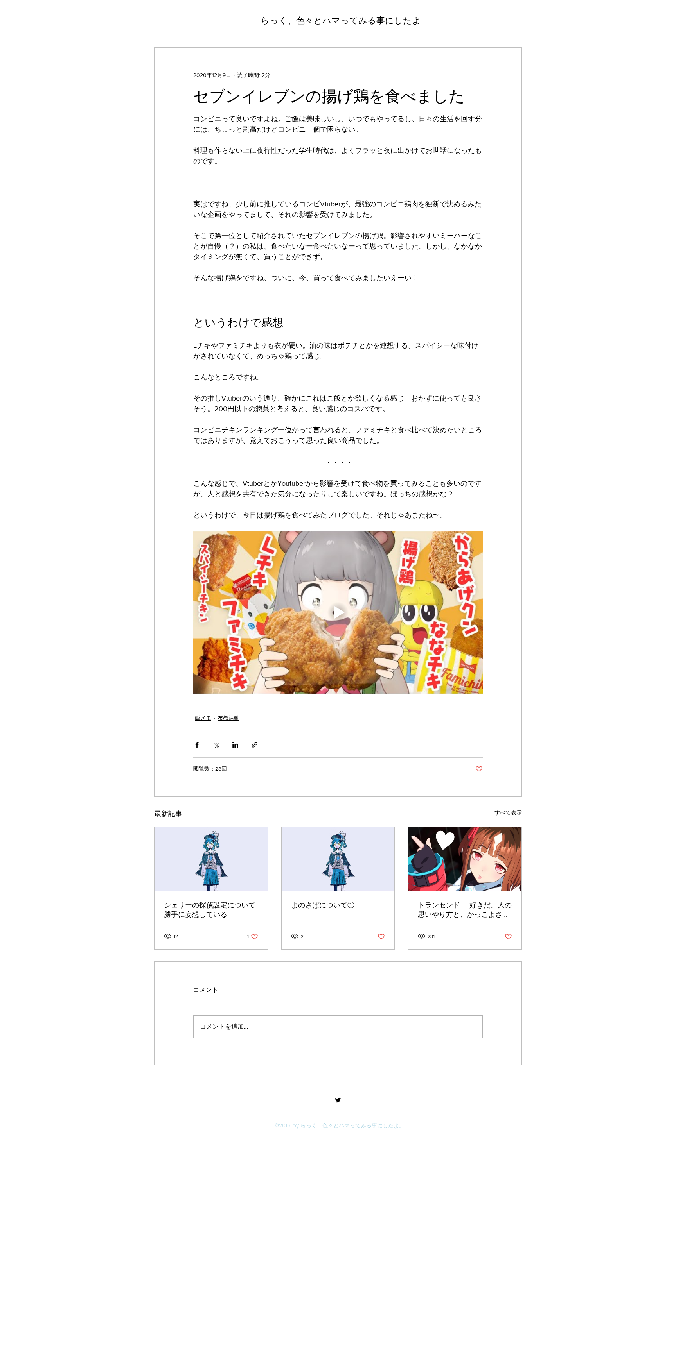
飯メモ (203, 718)
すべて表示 (508, 812)
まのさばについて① (322, 905)
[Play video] (338, 612)
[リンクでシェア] (254, 744)
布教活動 (228, 718)
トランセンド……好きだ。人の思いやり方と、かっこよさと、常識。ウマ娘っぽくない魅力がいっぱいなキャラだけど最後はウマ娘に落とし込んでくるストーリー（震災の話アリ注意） (465, 910)
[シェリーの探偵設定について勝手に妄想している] (211, 859)
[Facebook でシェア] (197, 744)
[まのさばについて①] (338, 859)
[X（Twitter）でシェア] (216, 744)
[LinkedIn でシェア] (235, 744)
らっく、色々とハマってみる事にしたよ (341, 20)
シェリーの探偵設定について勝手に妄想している (209, 909)
